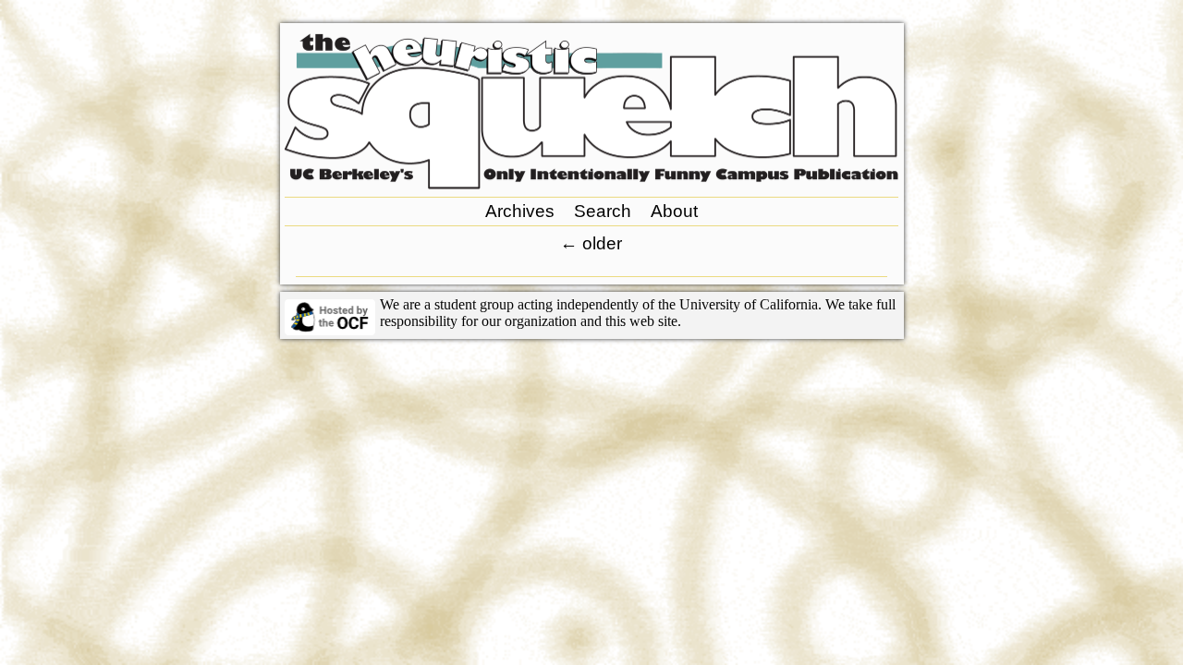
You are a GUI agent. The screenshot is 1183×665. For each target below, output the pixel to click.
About (674, 211)
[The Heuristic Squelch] (591, 184)
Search (602, 211)
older (591, 243)
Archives (520, 211)
